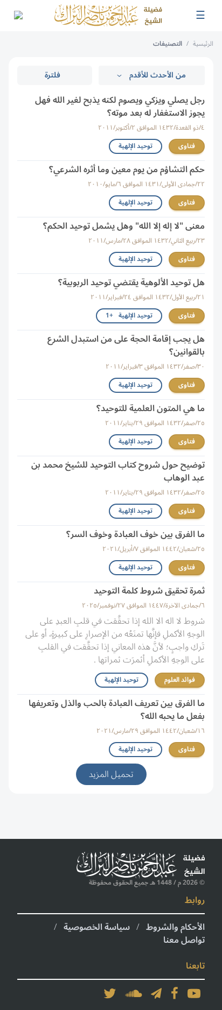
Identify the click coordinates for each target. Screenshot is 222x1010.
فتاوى (186, 146)
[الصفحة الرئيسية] (108, 15)
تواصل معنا (184, 940)
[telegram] (156, 993)
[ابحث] (18, 15)
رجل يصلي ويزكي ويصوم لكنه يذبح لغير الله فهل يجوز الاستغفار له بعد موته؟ (120, 106)
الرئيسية (203, 44)
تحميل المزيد (111, 774)
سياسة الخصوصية (97, 927)
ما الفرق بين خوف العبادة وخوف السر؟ (135, 534)
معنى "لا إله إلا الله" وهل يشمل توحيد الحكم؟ (124, 226)
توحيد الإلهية (135, 146)
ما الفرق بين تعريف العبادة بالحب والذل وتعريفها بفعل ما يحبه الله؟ (117, 710)
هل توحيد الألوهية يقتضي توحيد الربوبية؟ (131, 282)
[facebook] (174, 993)
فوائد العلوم (179, 680)
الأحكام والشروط (175, 927)
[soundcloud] (133, 993)
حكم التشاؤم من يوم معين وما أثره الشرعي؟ (127, 169)
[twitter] (109, 993)
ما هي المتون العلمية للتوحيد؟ (150, 408)
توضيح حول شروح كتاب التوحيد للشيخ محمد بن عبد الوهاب (118, 471)
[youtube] (194, 993)
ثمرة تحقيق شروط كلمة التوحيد (149, 590)
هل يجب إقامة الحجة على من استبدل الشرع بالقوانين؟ (126, 345)
